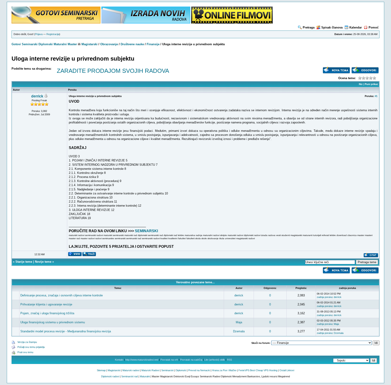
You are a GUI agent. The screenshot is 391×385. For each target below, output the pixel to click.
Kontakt (119, 359)
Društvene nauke (132, 44)
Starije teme (23, 261)
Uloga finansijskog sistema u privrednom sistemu (52, 322)
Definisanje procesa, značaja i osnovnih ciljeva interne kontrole (61, 295)
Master (72, 44)
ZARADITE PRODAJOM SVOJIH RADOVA (113, 70)
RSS (229, 359)
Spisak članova (332, 27)
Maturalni (60, 44)
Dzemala (239, 331)
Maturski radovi (130, 370)
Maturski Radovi (150, 370)
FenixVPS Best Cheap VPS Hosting (257, 370)
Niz (361, 84)
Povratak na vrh (169, 359)
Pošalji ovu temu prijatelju (31, 347)
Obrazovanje (109, 44)
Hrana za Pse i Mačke (224, 370)
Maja (239, 322)
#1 (376, 96)
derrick (37, 96)
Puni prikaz (371, 84)
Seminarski (30, 44)
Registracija (52, 34)
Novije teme (43, 261)
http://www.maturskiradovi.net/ (141, 359)
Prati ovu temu (25, 352)
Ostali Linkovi (286, 370)
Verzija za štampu (27, 342)
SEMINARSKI (146, 231)
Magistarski (89, 44)
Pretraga (309, 27)
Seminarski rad (129, 376)
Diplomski (45, 44)
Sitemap (101, 370)
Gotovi (17, 44)
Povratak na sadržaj (191, 359)
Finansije (153, 44)
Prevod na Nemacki (199, 370)
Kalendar (355, 27)
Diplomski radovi (110, 376)
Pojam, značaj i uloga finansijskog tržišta (47, 313)
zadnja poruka (324, 297)
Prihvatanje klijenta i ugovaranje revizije (46, 304)
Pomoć (374, 27)
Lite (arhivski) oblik (214, 359)
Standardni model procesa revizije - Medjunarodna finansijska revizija (65, 331)
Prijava (39, 34)
